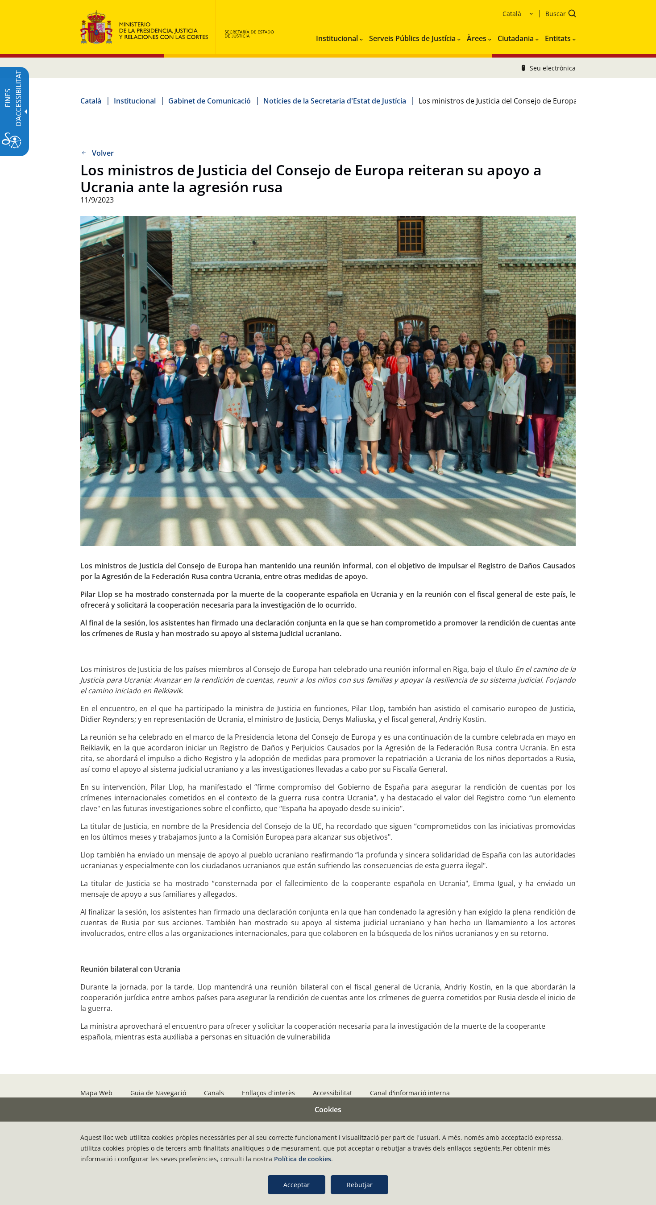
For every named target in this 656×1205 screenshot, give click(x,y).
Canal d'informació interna (410, 1093)
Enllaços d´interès (268, 1093)
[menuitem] (339, 36)
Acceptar (296, 1184)
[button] (558, 14)
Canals (214, 1093)
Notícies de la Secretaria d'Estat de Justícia (334, 101)
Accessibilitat (332, 1093)
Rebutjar (360, 1184)
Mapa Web (96, 1093)
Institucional (135, 101)
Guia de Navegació (158, 1093)
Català (90, 101)
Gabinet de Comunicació (209, 101)
